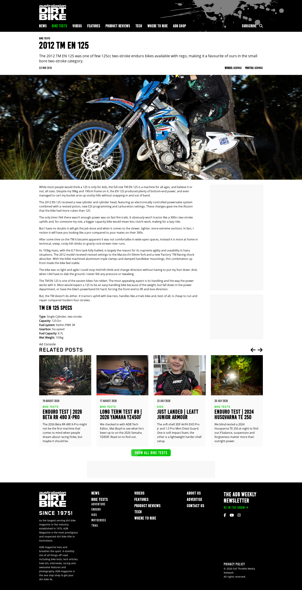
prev (253, 350)
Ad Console (47, 344)
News (43, 26)
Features (93, 26)
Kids (94, 515)
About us (194, 493)
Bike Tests (59, 26)
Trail (94, 525)
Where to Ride (158, 26)
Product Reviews (118, 26)
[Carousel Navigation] (256, 350)
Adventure (98, 504)
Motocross (98, 520)
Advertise (194, 499)
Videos (77, 26)
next (260, 350)
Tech (138, 26)
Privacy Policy (234, 564)
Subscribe (249, 26)
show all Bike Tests (151, 452)
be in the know (234, 507)
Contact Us (195, 506)
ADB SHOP (179, 26)
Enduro (96, 509)
